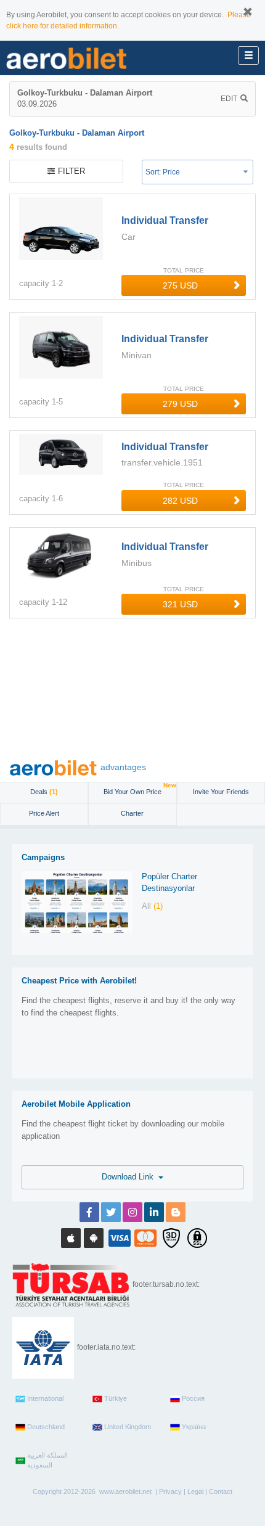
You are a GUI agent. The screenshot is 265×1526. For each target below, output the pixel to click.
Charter (132, 813)
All (152, 906)
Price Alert (44, 813)
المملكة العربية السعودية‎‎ (47, 1460)
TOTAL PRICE (183, 270)
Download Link (130, 1176)
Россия (193, 1398)
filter (71, 171)
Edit (229, 98)
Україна (194, 1426)
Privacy (170, 1491)
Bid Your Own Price (140, 788)
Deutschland (46, 1426)
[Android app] (94, 1238)
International (45, 1398)
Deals (44, 791)
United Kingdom (127, 1426)
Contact (220, 1491)
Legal (195, 1491)
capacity (34, 283)
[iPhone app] (71, 1238)
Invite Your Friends (221, 791)
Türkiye (115, 1398)
